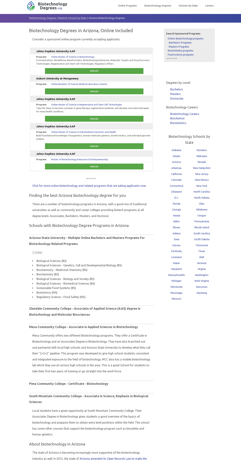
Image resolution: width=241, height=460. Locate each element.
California (176, 174)
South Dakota (201, 239)
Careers (209, 5)
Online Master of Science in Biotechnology (72, 57)
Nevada (201, 162)
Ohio (201, 203)
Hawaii (176, 215)
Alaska (176, 156)
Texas (201, 251)
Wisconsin (201, 286)
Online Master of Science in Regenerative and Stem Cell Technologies (86, 104)
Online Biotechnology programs (185, 38)
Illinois (176, 227)
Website (94, 71)
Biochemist (177, 118)
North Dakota (201, 197)
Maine (176, 263)
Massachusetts (176, 275)
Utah (201, 257)
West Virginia (201, 280)
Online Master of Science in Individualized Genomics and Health (83, 132)
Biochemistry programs (180, 50)
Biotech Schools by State (72, 18)
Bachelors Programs (180, 42)
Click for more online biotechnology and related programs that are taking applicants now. (89, 185)
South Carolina (202, 233)
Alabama (176, 150)
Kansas (176, 245)
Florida (176, 203)
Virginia (202, 269)
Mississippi (176, 292)
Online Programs (127, 5)
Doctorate (176, 98)
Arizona (176, 162)
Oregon (201, 215)
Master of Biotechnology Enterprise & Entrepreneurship (79, 159)
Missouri (176, 298)
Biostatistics (178, 123)
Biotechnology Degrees (157, 5)
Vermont (201, 263)
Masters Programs (179, 46)
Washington (201, 275)
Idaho (176, 221)
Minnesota (176, 286)
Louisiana (176, 257)
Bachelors (176, 89)
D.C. (176, 197)
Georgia (176, 209)
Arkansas (176, 168)
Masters (175, 94)
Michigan (176, 280)
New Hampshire (201, 168)
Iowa (176, 239)
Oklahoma (201, 209)
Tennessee (201, 245)
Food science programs (181, 54)
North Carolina (202, 191)
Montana (202, 150)
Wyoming (202, 292)
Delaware (176, 191)
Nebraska (201, 156)
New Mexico (202, 179)
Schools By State (188, 5)
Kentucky (176, 251)
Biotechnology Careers (184, 113)
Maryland (176, 269)
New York (201, 185)
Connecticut (176, 185)
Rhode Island (201, 227)
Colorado (176, 179)
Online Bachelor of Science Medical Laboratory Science (79, 84)
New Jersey (201, 174)
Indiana (176, 233)
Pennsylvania (201, 221)
